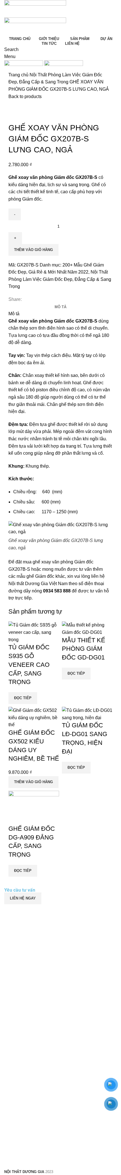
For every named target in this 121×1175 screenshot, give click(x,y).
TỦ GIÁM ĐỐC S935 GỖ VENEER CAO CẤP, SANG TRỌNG (29, 664)
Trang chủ (19, 74)
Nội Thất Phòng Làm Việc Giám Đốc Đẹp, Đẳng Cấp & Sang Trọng (59, 279)
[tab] (60, 307)
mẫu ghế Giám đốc (35, 576)
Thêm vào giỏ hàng (33, 250)
